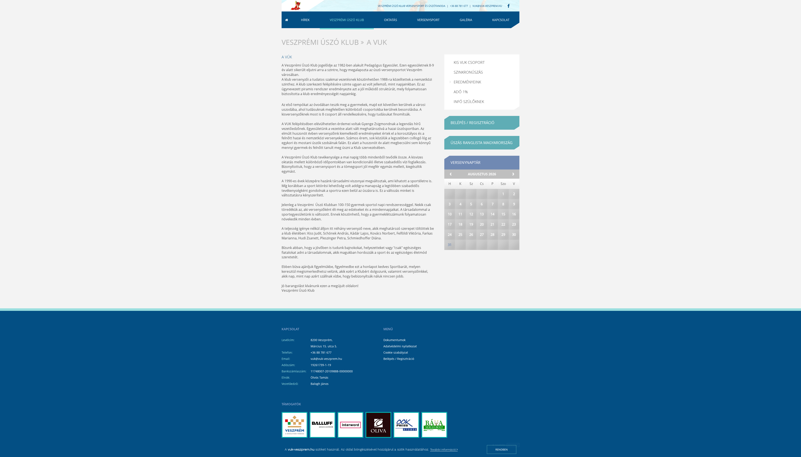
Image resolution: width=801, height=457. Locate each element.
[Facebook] (508, 6)
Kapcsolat (500, 20)
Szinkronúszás (468, 72)
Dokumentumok (394, 340)
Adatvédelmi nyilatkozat (400, 346)
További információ (443, 449)
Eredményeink (467, 81)
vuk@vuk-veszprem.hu (487, 6)
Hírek (305, 20)
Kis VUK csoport (469, 62)
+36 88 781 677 (321, 352)
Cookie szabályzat (395, 352)
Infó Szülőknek (469, 101)
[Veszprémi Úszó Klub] (295, 6)
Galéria (466, 20)
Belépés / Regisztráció (398, 359)
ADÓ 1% (461, 91)
